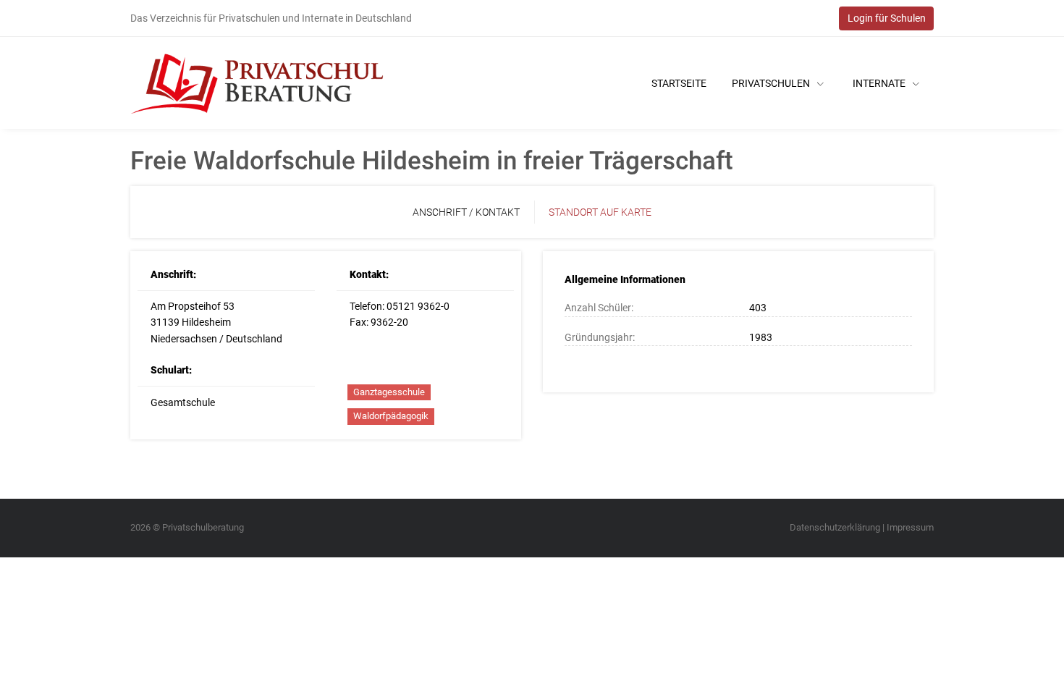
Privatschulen (772, 83)
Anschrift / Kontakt (466, 212)
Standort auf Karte (600, 212)
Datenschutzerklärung (835, 527)
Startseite (678, 83)
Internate (880, 83)
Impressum (910, 527)
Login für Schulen (887, 18)
